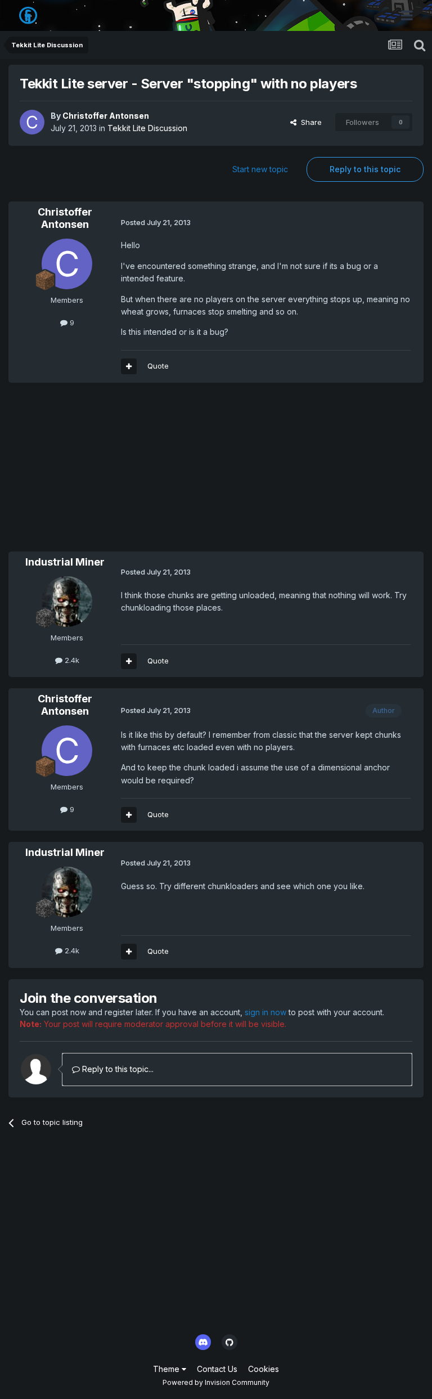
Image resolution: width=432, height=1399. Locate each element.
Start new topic (260, 169)
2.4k (70, 660)
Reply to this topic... (117, 1069)
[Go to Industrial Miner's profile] (67, 601)
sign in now (265, 1012)
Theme (167, 1369)
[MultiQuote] (129, 366)
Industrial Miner (65, 562)
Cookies (263, 1369)
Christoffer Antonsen (105, 115)
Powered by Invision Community (216, 1382)
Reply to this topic (365, 169)
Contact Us (217, 1369)
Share (309, 122)
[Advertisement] (140, 472)
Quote (158, 365)
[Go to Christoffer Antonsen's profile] (32, 122)
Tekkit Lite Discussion (147, 128)
